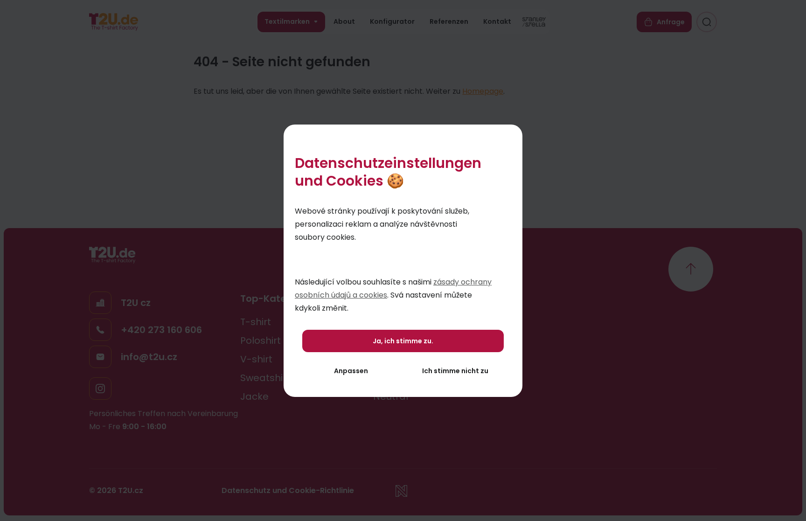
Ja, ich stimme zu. (403, 341)
